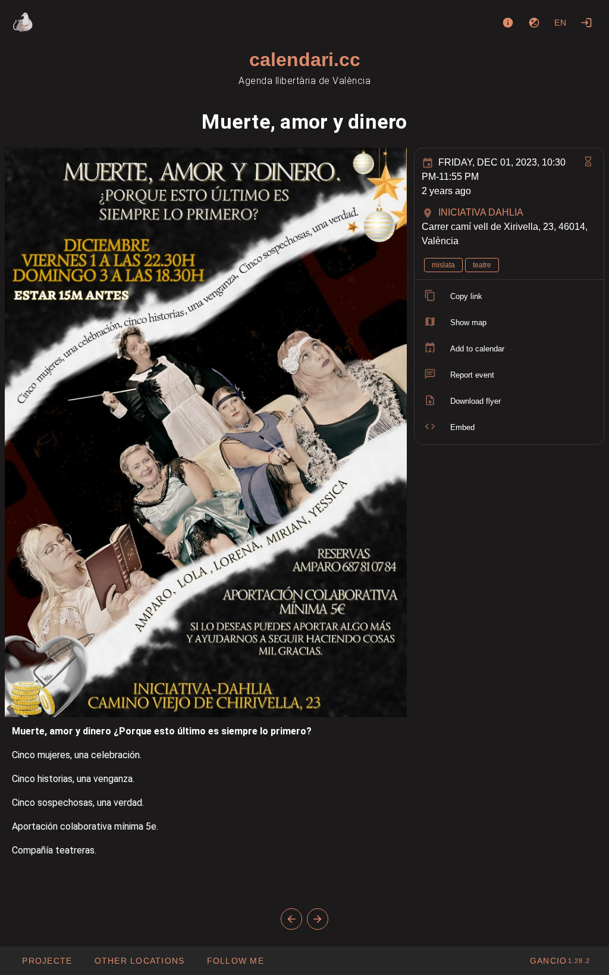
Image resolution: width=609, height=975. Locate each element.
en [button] (560, 22)
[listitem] (509, 297)
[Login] (586, 23)
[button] (139, 960)
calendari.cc (304, 59)
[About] (508, 23)
